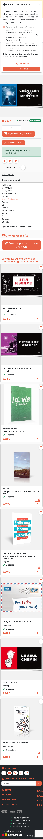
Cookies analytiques (15, 40)
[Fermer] (39, 4)
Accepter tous (21, 69)
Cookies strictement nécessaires (20, 27)
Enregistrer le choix (21, 63)
